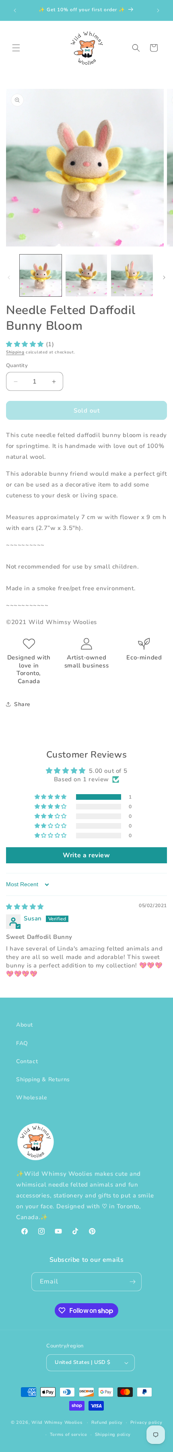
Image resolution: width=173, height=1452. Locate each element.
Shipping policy (113, 1434)
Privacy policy (146, 1422)
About (24, 1025)
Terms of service (68, 1434)
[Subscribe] (132, 1281)
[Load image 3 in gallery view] (132, 275)
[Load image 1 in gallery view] (41, 275)
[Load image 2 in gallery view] (86, 275)
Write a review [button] (86, 855)
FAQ (22, 1043)
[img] (25, 907)
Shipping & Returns (43, 1079)
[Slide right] (164, 277)
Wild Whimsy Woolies (56, 1422)
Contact (27, 1061)
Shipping (15, 352)
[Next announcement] (158, 10)
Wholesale (31, 1097)
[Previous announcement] (15, 10)
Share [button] (22, 704)
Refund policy (107, 1422)
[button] (16, 48)
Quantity (17, 365)
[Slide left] (9, 277)
